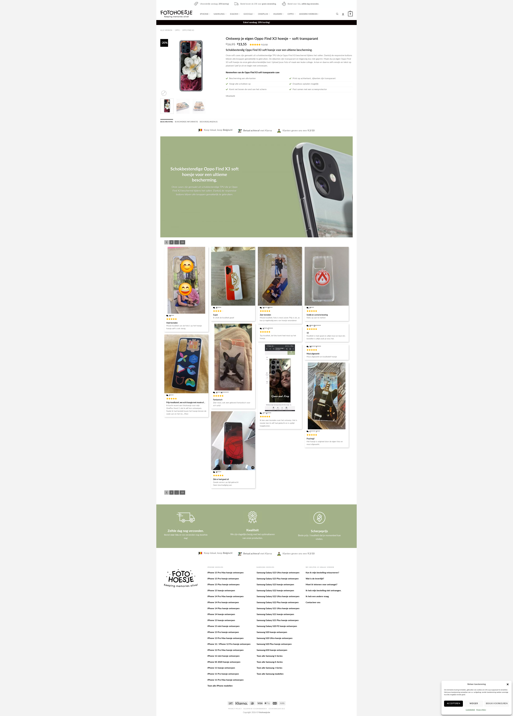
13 (182, 242)
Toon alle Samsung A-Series (270, 662)
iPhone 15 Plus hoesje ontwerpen (223, 584)
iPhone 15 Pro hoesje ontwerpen (223, 579)
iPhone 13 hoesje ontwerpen (221, 620)
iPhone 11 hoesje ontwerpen (221, 668)
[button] (507, 684)
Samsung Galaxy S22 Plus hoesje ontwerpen (278, 602)
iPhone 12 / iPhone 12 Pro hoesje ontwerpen (228, 644)
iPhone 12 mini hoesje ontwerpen (223, 656)
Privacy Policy (481, 710)
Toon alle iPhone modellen (220, 686)
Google (248, 14)
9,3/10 (264, 45)
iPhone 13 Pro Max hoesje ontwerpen (225, 638)
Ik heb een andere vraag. (317, 596)
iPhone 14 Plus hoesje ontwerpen (223, 608)
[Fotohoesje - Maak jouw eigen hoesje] (176, 14)
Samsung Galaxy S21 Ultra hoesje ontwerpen (278, 608)
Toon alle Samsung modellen (270, 674)
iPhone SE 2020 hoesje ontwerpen (223, 662)
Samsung (219, 14)
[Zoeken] (337, 14)
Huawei (277, 14)
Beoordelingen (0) (208, 122)
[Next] (217, 66)
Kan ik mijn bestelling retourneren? (322, 573)
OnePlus (263, 14)
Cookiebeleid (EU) (277, 708)
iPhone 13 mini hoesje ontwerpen (223, 626)
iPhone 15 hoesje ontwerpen (221, 590)
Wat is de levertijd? (315, 579)
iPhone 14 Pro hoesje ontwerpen (223, 602)
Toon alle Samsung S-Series (270, 656)
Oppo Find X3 (188, 30)
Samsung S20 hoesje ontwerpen (272, 632)
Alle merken (166, 30)
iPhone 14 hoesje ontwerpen (221, 614)
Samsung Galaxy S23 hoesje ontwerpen (275, 584)
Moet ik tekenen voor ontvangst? (321, 584)
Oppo (290, 14)
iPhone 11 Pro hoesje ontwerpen (223, 674)
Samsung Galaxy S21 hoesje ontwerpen (275, 614)
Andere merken (308, 14)
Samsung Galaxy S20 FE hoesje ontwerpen (277, 626)
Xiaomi (234, 14)
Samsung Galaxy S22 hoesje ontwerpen (275, 590)
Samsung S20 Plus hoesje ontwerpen (274, 644)
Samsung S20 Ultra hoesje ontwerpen (274, 638)
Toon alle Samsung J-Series (269, 668)
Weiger (474, 704)
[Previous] (164, 66)
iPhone (204, 14)
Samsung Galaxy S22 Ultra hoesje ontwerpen (278, 596)
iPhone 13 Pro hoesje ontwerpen (223, 632)
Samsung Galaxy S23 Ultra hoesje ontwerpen (278, 573)
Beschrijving (166, 122)
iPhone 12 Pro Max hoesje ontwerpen (225, 650)
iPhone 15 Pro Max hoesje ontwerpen (225, 573)
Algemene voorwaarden (255, 708)
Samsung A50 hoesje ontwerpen (272, 650)
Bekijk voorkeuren (497, 704)
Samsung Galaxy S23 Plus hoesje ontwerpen (278, 579)
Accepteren (453, 704)
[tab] (166, 121)
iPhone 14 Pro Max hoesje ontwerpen (225, 596)
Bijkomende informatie (186, 122)
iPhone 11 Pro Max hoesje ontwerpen (225, 680)
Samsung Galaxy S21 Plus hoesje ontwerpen (278, 620)
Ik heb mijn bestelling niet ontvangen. (323, 590)
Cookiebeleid (470, 710)
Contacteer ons (313, 602)
